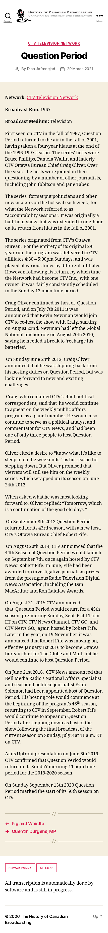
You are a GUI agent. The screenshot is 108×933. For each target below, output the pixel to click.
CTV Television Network (54, 43)
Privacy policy (20, 867)
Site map (46, 867)
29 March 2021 (80, 68)
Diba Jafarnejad (41, 68)
